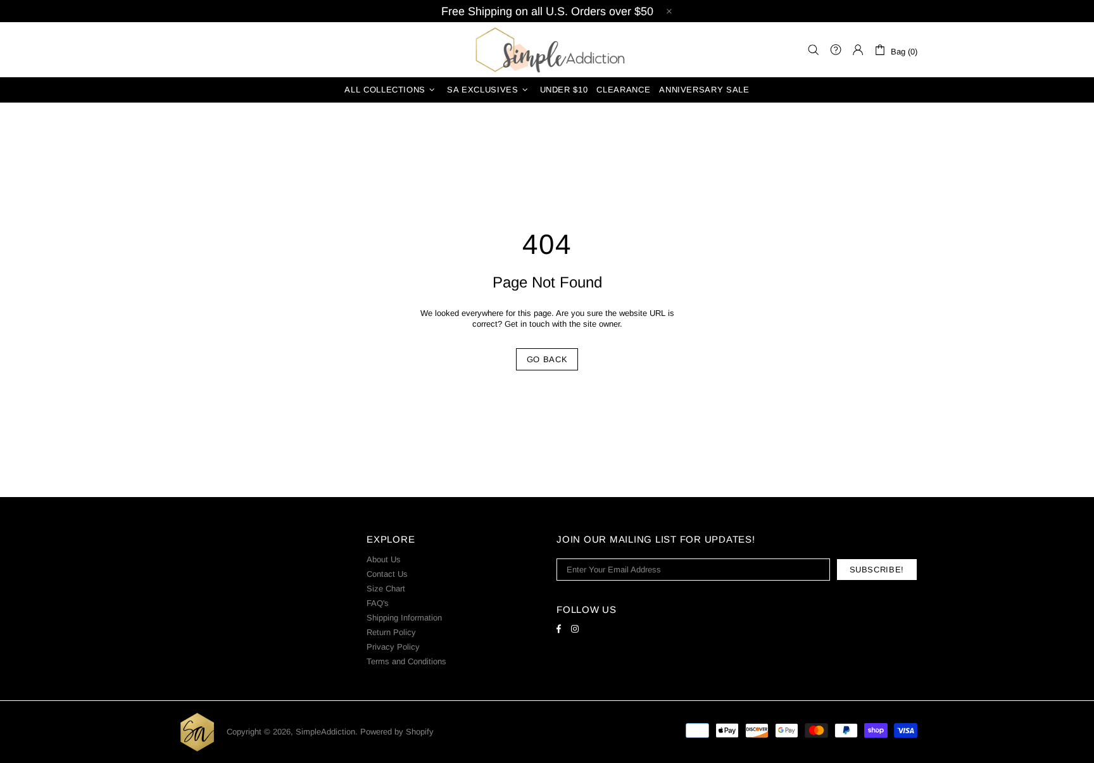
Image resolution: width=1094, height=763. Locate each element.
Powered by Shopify (397, 731)
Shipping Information (404, 617)
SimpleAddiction (547, 49)
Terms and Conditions (406, 661)
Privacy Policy (393, 647)
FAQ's (378, 603)
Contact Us (387, 574)
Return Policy (391, 632)
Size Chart (386, 588)
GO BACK (547, 359)
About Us (384, 559)
